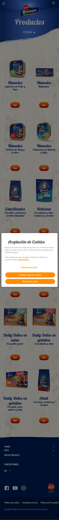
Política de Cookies (23, 260)
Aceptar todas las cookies (30, 275)
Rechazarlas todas (30, 281)
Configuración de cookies (29, 267)
